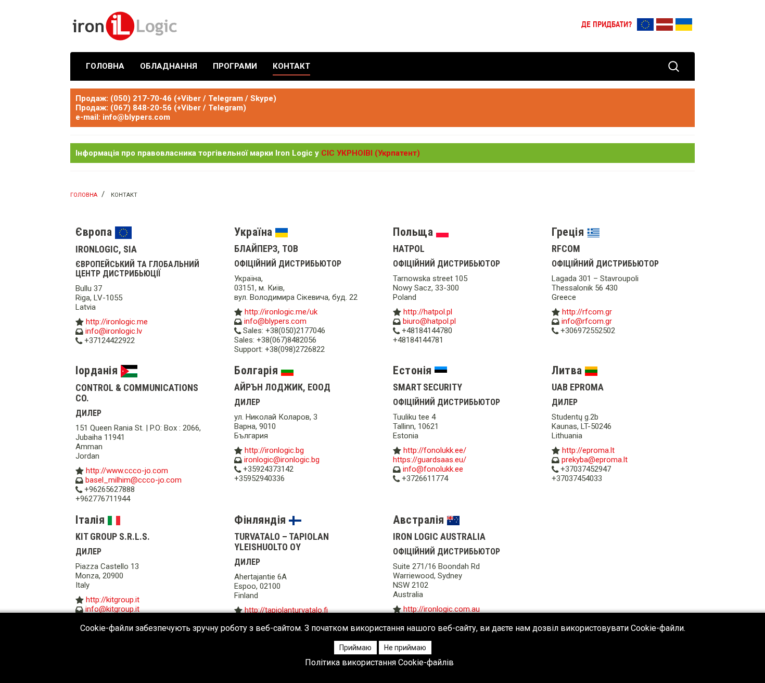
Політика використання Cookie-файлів (379, 662)
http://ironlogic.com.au (441, 609)
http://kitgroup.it (112, 599)
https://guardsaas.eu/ (429, 459)
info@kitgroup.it (112, 609)
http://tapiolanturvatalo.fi (286, 610)
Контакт (291, 66)
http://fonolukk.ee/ (434, 450)
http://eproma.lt (588, 450)
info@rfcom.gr (587, 321)
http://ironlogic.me (117, 321)
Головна (105, 66)
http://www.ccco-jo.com (127, 470)
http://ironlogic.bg (274, 450)
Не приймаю (405, 647)
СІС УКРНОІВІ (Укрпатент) (370, 153)
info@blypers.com (275, 321)
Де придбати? (606, 25)
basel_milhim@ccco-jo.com (133, 480)
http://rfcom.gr (587, 312)
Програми (235, 66)
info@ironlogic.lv (113, 331)
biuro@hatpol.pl (429, 321)
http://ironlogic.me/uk (281, 312)
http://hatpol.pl (427, 312)
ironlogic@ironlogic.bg (282, 459)
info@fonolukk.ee (433, 469)
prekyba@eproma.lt (595, 459)
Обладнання (168, 66)
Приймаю (355, 647)
